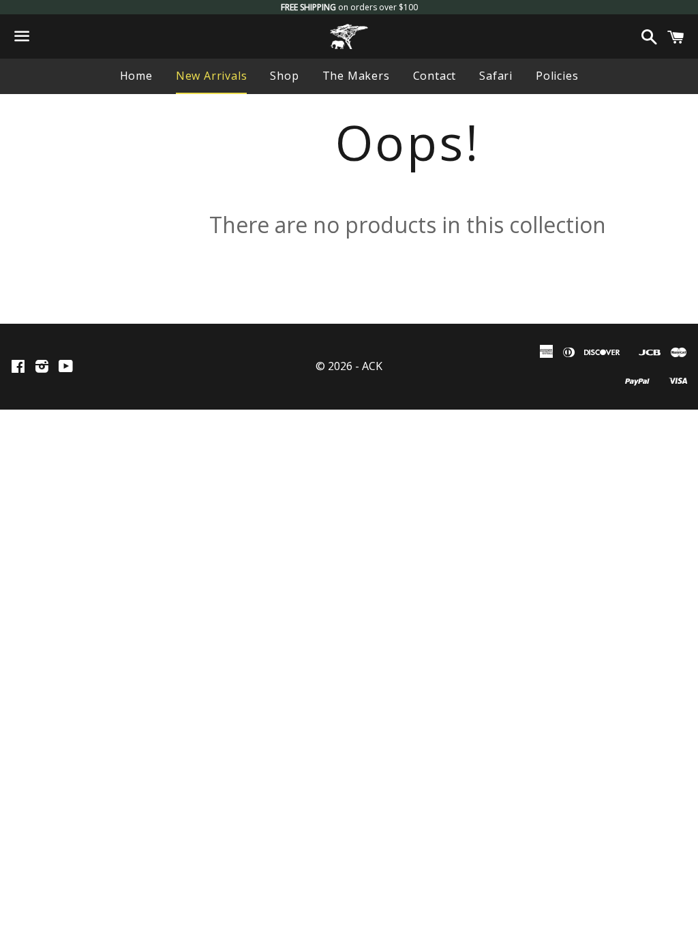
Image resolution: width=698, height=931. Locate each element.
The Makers (356, 75)
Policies (557, 75)
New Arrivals (211, 75)
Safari (496, 75)
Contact (435, 75)
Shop (284, 75)
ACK (372, 365)
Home (136, 75)
